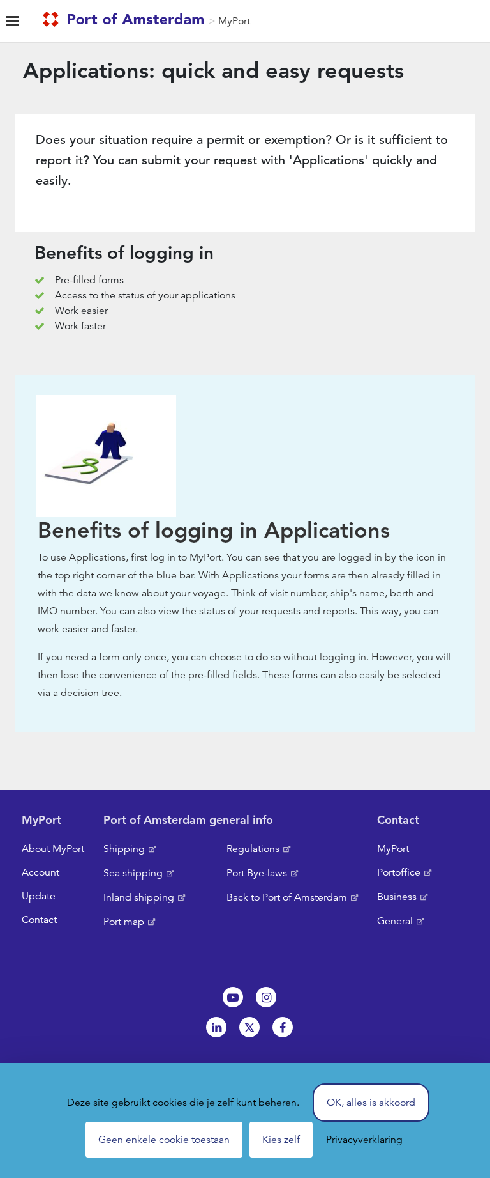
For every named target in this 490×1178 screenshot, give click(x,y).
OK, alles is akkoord (371, 1102)
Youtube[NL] (233, 997)
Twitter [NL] (249, 1027)
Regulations (252, 848)
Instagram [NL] (266, 997)
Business (397, 896)
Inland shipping (138, 897)
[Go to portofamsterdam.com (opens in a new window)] (126, 21)
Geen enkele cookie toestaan (164, 1139)
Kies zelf (281, 1139)
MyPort (234, 21)
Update (39, 896)
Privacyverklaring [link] (364, 1139)
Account (40, 872)
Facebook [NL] (282, 1027)
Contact (39, 919)
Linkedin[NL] (216, 1027)
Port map (123, 921)
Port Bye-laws (256, 873)
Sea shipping (133, 873)
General (395, 921)
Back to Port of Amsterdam (286, 897)
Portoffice (398, 872)
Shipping (124, 848)
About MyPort (53, 848)
